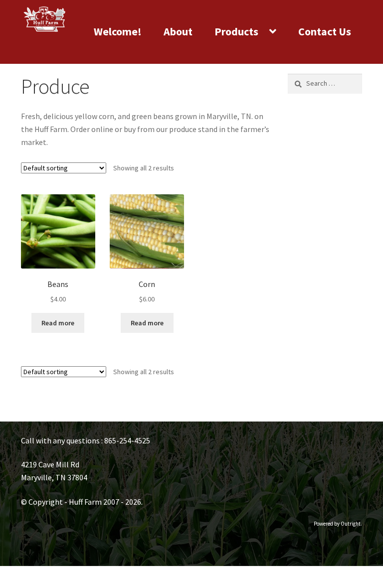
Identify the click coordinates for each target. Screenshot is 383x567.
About (178, 31)
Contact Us (324, 31)
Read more (57, 322)
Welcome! (118, 31)
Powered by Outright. (338, 523)
